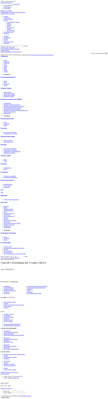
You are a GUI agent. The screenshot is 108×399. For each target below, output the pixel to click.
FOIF (5, 60)
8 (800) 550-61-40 (14, 49)
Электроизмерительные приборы (13, 107)
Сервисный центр (9, 32)
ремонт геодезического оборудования (14, 305)
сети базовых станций (10, 302)
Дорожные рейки (8, 209)
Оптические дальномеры (10, 177)
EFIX (5, 82)
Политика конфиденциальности (12, 324)
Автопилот (7, 187)
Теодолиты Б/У (8, 246)
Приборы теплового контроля (12, 104)
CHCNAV (6, 63)
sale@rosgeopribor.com (6, 2)
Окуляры (6, 219)
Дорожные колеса (8, 210)
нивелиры (6, 293)
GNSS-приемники (9, 287)
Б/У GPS (6, 249)
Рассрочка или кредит (10, 365)
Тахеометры (7, 331)
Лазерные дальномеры (10, 176)
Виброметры (7, 113)
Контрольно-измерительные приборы (14, 335)
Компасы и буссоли (9, 224)
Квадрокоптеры (8, 184)
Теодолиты (7, 337)
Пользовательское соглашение (12, 325)
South (5, 67)
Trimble (6, 71)
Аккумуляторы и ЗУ (9, 216)
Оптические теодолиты (10, 132)
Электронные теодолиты (10, 133)
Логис (5, 169)
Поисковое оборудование (10, 339)
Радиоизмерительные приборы (12, 109)
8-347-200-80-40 (13, 372)
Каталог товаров (8, 19)
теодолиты (7, 292)
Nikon (5, 69)
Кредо (5, 240)
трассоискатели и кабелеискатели (36, 287)
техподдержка (7, 306)
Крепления (7, 222)
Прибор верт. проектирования (12, 151)
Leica (5, 64)
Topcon (6, 70)
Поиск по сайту (5, 46)
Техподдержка (11, 30)
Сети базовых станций (13, 22)
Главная (6, 16)
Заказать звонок (5, 50)
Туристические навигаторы (11, 199)
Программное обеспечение (11, 349)
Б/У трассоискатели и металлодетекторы (15, 253)
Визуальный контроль (10, 111)
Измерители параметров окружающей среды (16, 110)
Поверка (9, 25)
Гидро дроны (7, 185)
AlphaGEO (7, 61)
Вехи (5, 212)
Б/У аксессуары (8, 251)
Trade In (9, 29)
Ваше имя (6, 391)
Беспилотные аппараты (10, 346)
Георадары (6, 344)
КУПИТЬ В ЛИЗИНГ (6, 11)
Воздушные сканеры (9, 93)
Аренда (6, 362)
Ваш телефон (7, 392)
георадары (30, 289)
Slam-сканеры (7, 92)
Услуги (6, 20)
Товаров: (7, 13)
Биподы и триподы (9, 213)
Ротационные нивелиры (10, 150)
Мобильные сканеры (9, 95)
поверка (6, 303)
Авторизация (7, 6)
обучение (6, 307)
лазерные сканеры (9, 289)
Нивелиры (6, 340)
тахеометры (7, 286)
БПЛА (29, 290)
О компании (7, 18)
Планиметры (7, 226)
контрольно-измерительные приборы (37, 286)
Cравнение (16, 4)
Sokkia (5, 66)
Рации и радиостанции (10, 220)
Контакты (6, 33)
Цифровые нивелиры (9, 153)
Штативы (6, 206)
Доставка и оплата (9, 314)
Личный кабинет (34, 55)
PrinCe (5, 81)
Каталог (6, 39)
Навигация (7, 347)
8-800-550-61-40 (5, 372)
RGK (5, 159)
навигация (30, 292)
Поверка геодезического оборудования (14, 354)
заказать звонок (5, 397)
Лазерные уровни (8, 342)
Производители (8, 320)
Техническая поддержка (10, 357)
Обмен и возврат (8, 321)
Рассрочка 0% (10, 27)
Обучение (6, 358)
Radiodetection (7, 168)
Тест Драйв (7, 361)
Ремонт (9, 23)
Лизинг (9, 26)
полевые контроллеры (10, 290)
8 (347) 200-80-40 (5, 49)
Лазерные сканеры (9, 333)
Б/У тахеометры (8, 252)
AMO (5, 161)
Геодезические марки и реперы (12, 223)
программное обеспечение (34, 293)
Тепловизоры (7, 103)
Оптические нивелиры (10, 148)
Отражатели (7, 214)
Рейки (5, 207)
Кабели (6, 217)
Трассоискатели (8, 140)
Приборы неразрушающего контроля (14, 106)
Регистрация (7, 8)
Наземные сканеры (9, 96)
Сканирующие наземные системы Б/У (14, 248)
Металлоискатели (8, 142)
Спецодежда (7, 227)
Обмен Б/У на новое (9, 364)
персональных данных (25, 395)
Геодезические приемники (11, 332)
